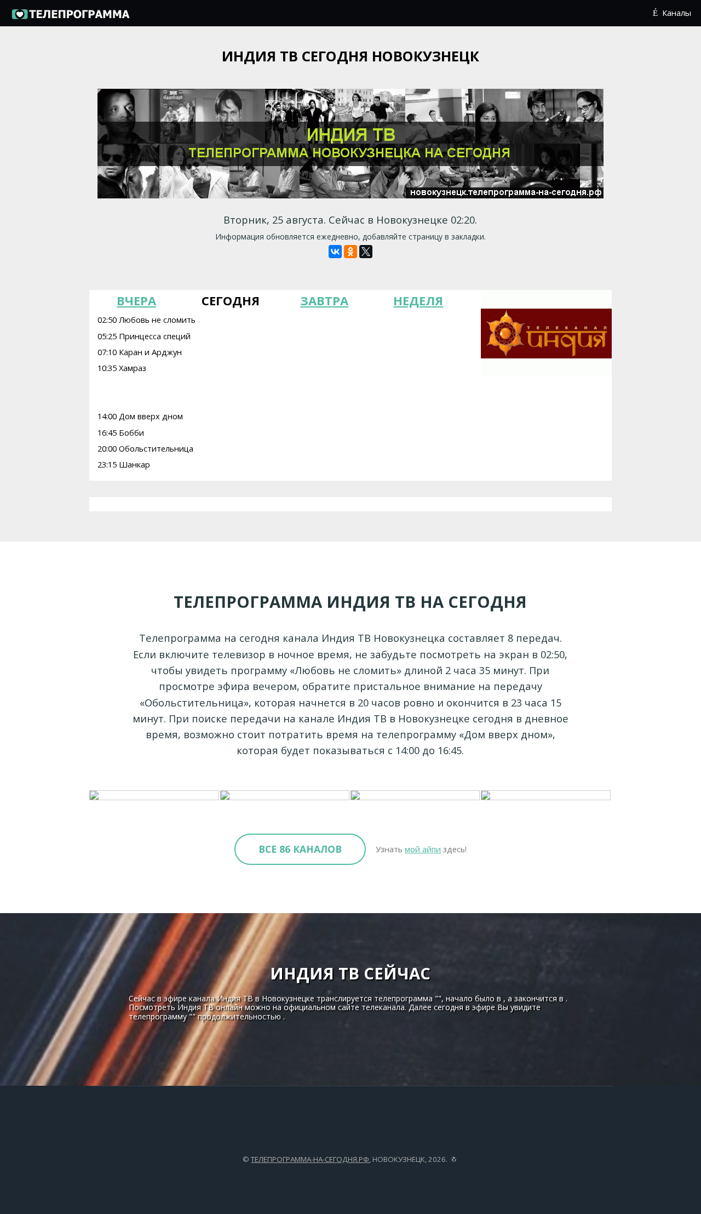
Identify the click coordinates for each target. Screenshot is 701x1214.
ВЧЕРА (136, 300)
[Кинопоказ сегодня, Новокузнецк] (154, 795)
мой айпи (423, 848)
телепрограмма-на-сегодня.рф (310, 1159)
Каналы (676, 12)
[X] (365, 251)
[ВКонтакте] (335, 251)
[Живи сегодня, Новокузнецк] (285, 795)
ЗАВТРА (324, 300)
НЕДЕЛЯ (418, 300)
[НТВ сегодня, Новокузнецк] (546, 795)
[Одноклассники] (350, 251)
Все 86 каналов (300, 849)
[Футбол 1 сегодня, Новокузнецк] (415, 795)
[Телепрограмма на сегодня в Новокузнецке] (70, 17)
